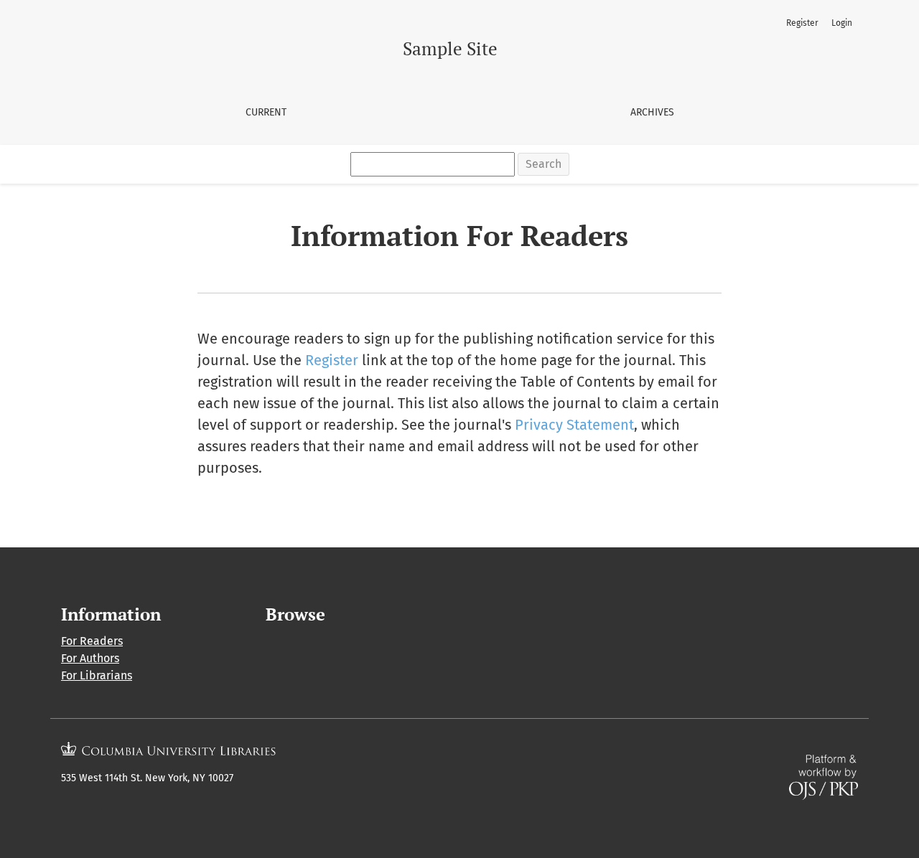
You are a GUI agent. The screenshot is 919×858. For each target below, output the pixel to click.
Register (802, 23)
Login (841, 23)
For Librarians (96, 675)
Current (266, 112)
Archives (652, 112)
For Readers (92, 641)
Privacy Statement (574, 424)
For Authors (90, 658)
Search (543, 164)
